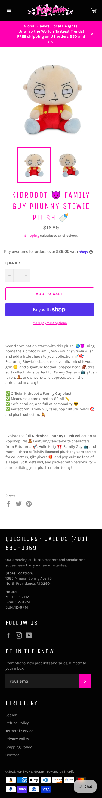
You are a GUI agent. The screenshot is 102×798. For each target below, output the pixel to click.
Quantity (13, 263)
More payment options (50, 323)
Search (11, 715)
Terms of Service (19, 731)
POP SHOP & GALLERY (31, 771)
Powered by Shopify (60, 771)
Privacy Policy (17, 738)
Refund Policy (17, 723)
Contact (12, 755)
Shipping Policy (18, 747)
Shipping (31, 235)
